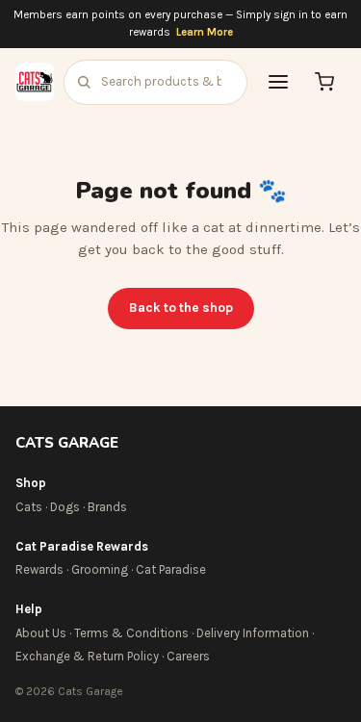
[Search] (83, 82)
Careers (188, 656)
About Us (40, 633)
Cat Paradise (171, 569)
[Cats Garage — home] (34, 82)
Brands (107, 507)
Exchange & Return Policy (87, 656)
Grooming (99, 569)
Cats (28, 507)
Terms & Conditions (131, 633)
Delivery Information (252, 633)
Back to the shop (181, 307)
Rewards (39, 569)
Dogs (65, 507)
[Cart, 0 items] (324, 82)
